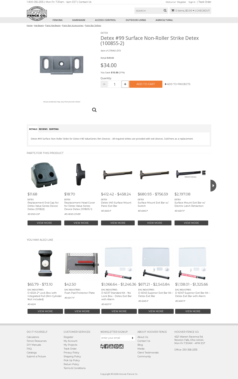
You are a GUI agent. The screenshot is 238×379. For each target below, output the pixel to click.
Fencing (57, 20)
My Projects (70, 344)
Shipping (54, 129)
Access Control (105, 20)
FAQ (29, 348)
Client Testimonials (148, 352)
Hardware (78, 20)
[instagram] (121, 346)
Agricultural (164, 20)
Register (181, 2)
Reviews (43, 129)
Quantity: (106, 78)
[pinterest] (116, 346)
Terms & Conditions (74, 368)
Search (141, 10)
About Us (142, 337)
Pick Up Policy (72, 360)
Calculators (33, 337)
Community (144, 356)
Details (33, 129)
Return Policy (71, 364)
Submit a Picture (36, 356)
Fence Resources (36, 340)
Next (213, 186)
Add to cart (145, 84)
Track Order (204, 1)
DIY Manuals (34, 344)
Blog (140, 344)
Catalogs (32, 352)
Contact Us (85, 1)
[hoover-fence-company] (102, 346)
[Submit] (132, 338)
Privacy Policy (71, 352)
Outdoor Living (136, 20)
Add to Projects (178, 84)
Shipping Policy (72, 356)
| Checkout (202, 10)
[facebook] (106, 346)
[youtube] (111, 346)
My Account (70, 340)
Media (140, 348)
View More (44, 222)
